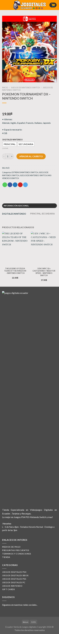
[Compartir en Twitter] (15, 184)
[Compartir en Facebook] (10, 184)
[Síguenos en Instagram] (7, 611)
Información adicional (16, 206)
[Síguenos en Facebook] (4, 611)
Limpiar (5, 148)
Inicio (5, 87)
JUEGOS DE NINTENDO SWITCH (25, 87)
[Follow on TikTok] (11, 611)
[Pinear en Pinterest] (20, 184)
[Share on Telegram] (25, 184)
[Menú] (4, 4)
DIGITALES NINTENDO (12, 140)
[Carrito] (53, 5)
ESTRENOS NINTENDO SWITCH (25, 172)
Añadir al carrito (31, 156)
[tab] (29, 205)
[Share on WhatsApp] (4, 184)
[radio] (9, 144)
